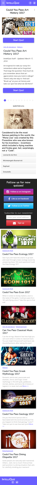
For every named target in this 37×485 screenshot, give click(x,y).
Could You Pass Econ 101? (16, 292)
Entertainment (21, 327)
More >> (25, 386)
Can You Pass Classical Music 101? (17, 332)
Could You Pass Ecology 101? (17, 254)
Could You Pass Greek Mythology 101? (13, 372)
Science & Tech (7, 251)
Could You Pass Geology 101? (18, 414)
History (19, 47)
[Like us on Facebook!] (30, 3)
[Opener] (3, 3)
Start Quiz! (18, 40)
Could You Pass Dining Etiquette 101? (14, 456)
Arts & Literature (9, 47)
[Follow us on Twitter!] (34, 3)
